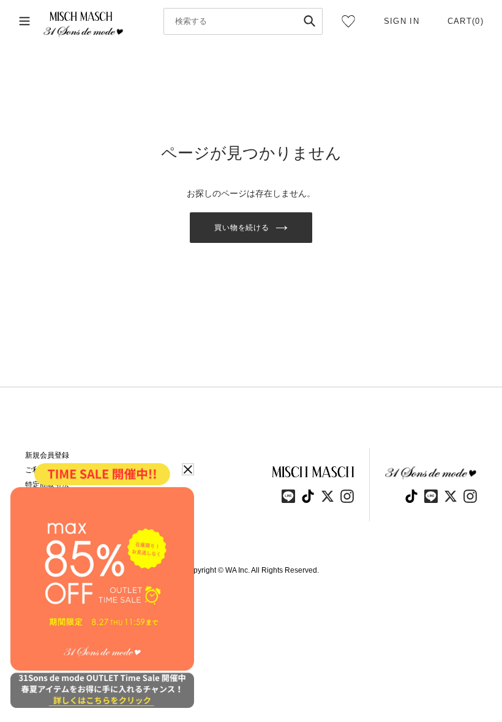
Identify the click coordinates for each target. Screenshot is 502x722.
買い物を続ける (242, 227)
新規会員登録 (47, 455)
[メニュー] (24, 21)
